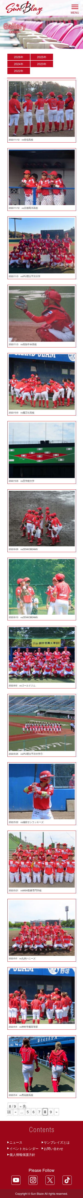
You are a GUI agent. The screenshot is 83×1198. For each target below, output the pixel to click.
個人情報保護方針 (22, 1154)
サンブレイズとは (57, 1142)
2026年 (18, 57)
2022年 (18, 71)
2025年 (41, 57)
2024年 (18, 64)
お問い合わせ (53, 1148)
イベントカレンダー (24, 1148)
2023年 (41, 64)
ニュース (15, 1142)
